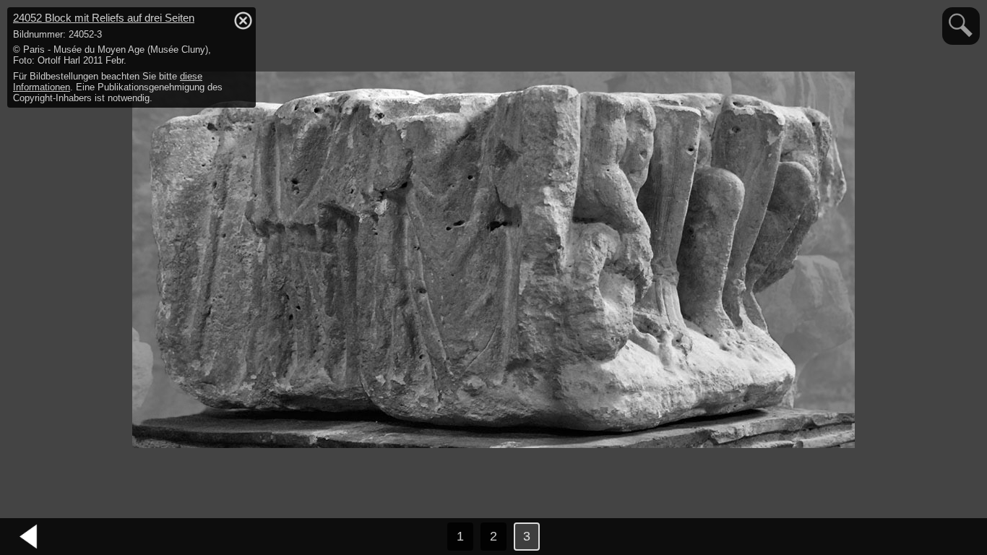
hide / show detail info (243, 20)
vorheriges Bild (29, 537)
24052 (103, 18)
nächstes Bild (958, 537)
